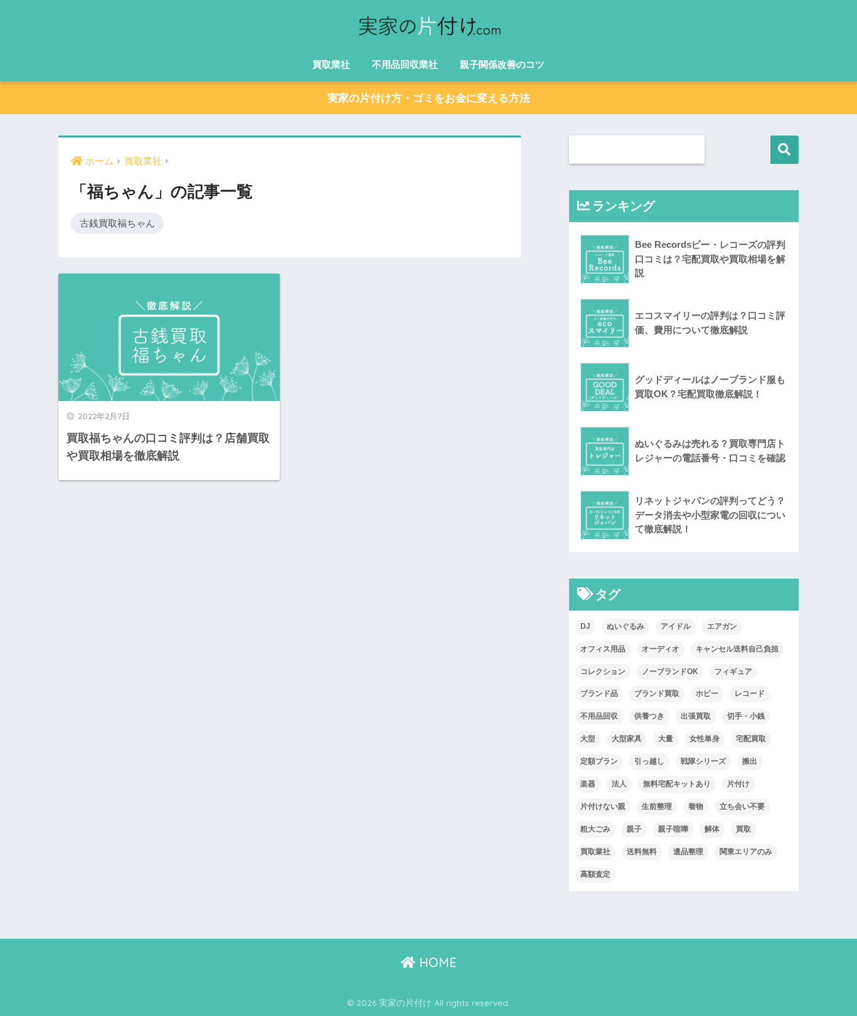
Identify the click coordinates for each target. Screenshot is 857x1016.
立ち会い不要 (742, 806)
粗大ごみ (595, 829)
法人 (619, 783)
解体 (712, 829)
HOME (436, 962)
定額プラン (599, 761)
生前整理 (657, 806)
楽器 (587, 783)
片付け (738, 783)
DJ (585, 626)
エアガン (722, 626)
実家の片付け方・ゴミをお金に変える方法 (428, 98)
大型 (587, 738)
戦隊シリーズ (703, 761)
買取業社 (331, 64)
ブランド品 (599, 693)
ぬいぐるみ (625, 626)
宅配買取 (751, 738)
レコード (750, 693)
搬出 (749, 761)
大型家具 (627, 738)
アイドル (676, 626)
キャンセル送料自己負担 (737, 648)
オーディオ (660, 648)
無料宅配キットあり (677, 783)
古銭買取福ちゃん (117, 223)
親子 (634, 829)
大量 (665, 738)
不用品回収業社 (405, 64)
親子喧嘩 (673, 829)
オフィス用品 (602, 648)
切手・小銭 (746, 716)
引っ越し (649, 761)
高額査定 (595, 874)
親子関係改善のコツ (502, 64)
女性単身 (704, 738)
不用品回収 (599, 716)
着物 (695, 806)
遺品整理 (688, 851)
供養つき (649, 716)
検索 (784, 150)
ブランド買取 (656, 693)
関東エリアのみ (746, 851)
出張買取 (696, 716)
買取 (743, 829)
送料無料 (642, 851)
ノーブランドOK (670, 671)
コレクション (602, 671)
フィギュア (733, 671)
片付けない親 (602, 806)
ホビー (707, 693)
